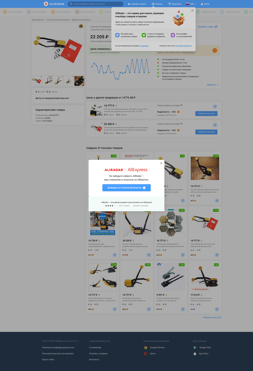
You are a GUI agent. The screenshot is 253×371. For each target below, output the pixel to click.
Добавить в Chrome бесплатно (125, 187)
